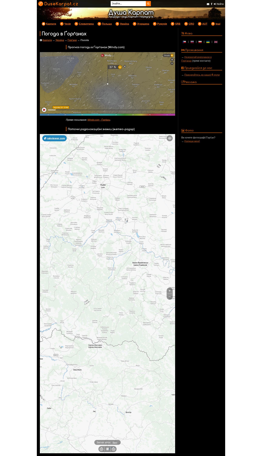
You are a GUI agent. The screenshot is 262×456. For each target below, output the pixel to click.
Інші (218, 24)
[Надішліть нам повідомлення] (208, 4)
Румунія (162, 24)
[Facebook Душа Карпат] (211, 4)
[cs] (184, 42)
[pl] (200, 42)
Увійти (220, 4)
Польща (107, 24)
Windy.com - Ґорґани (98, 120)
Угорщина (143, 24)
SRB (177, 24)
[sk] (192, 42)
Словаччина (86, 24)
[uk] (208, 42)
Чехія (67, 24)
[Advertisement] (201, 106)
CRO (191, 24)
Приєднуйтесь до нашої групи (202, 75)
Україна (124, 24)
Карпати (51, 24)
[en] (216, 42)
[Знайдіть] (148, 3)
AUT (204, 24)
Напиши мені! (192, 141)
